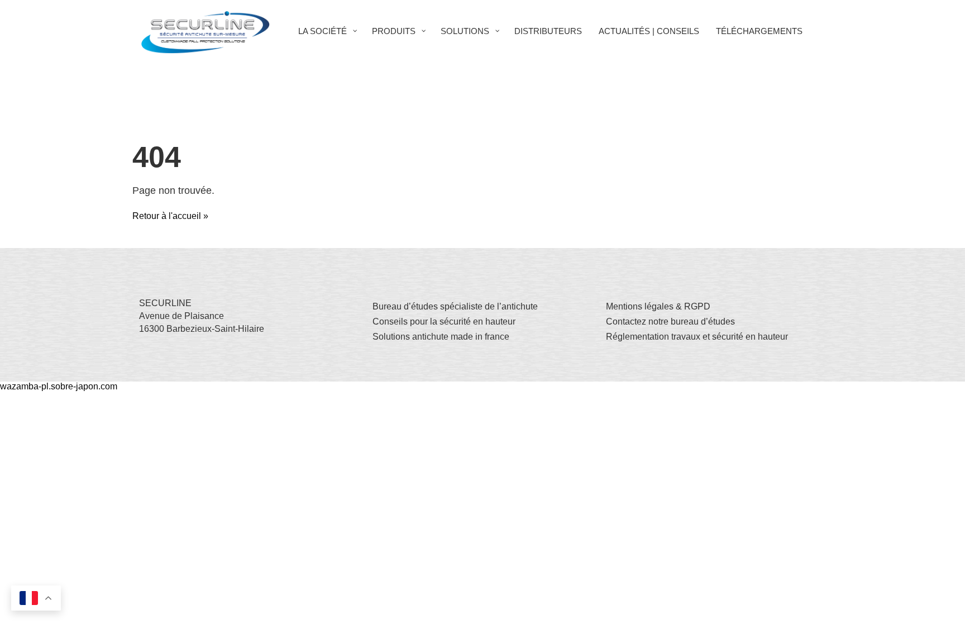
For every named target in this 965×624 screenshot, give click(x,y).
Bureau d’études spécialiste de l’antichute (455, 306)
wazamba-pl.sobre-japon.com (58, 386)
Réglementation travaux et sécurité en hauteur (697, 336)
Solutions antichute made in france (440, 336)
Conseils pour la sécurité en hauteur (443, 321)
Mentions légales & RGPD (658, 306)
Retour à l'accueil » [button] (170, 216)
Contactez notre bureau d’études (670, 321)
